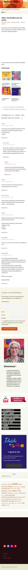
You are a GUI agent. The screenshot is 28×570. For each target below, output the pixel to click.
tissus (10, 503)
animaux (9, 484)
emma (4, 23)
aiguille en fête (4, 484)
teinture (19, 501)
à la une (14, 22)
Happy (9, 491)
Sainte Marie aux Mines (7, 501)
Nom (3, 312)
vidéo (23, 503)
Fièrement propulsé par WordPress (9, 567)
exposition (4, 491)
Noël (6, 495)
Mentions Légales (7, 558)
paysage (2, 499)
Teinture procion (4, 503)
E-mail (3, 315)
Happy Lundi (16, 491)
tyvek (23, 22)
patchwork (11, 495)
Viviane (3, 179)
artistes (20, 484)
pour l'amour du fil (15, 499)
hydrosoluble (10, 493)
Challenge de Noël (5, 488)
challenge (23, 486)
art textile (4, 486)
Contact (4, 555)
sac (20, 499)
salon (16, 501)
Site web (3, 318)
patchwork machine (20, 497)
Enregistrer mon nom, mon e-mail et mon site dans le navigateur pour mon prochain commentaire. (13, 322)
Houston (4, 493)
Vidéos (18, 22)
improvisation (15, 493)
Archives (14, 474)
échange (7, 505)
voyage (3, 505)
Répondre (5, 137)
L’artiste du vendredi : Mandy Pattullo (15, 109)
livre (4, 495)
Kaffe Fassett (22, 493)
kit (1, 495)
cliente (12, 488)
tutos (16, 503)
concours (15, 488)
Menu (2, 12)
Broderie (10, 486)
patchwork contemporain (8, 497)
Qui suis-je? (5, 553)
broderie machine (17, 486)
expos (18, 488)
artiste (15, 483)
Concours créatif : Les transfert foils (12, 107)
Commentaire (5, 301)
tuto (12, 503)
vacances (19, 503)
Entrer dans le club (14, 465)
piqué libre (8, 499)
